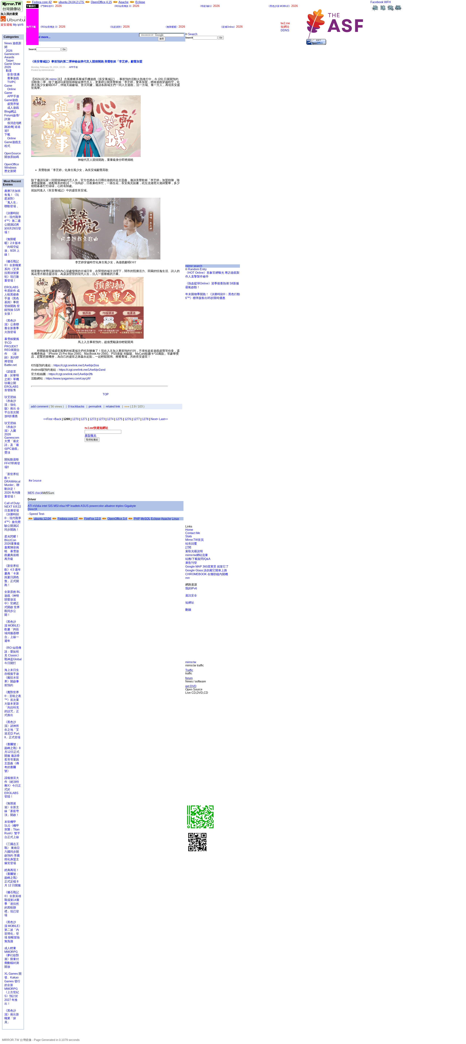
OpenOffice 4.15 (101, 2)
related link (113, 406)
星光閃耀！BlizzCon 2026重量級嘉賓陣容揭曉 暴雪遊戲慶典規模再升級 (12, 547)
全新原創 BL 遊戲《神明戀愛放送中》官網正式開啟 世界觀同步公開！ (12, 603)
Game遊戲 (11, 100)
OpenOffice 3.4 (117, 518)
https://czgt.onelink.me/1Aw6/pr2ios (76, 365)
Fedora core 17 (67, 518)
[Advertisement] (197, 100)
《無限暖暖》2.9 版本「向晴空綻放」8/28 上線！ (12, 247)
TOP (106, 394)
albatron (109, 505)
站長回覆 (191, 543)
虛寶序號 (11, 103)
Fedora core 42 (42, 2)
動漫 (9, 70)
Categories (11, 36)
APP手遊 (11, 96)
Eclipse (140, 2)
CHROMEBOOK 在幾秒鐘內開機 (206, 574)
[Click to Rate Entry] (125, 406)
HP (68, 505)
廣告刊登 (191, 562)
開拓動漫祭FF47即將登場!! (12, 463)
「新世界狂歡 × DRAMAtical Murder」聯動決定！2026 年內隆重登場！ (12, 485)
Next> (155, 419)
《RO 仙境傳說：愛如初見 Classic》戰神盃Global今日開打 (13, 655)
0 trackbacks (76, 406)
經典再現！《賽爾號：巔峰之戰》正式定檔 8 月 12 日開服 (12, 877)
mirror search (193, 265)
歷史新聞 (10, 171)
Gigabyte (130, 505)
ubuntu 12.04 (42, 518)
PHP (137, 518)
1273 (101, 419)
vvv (187, 577)
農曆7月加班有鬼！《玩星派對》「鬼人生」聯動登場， (12, 198)
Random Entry (197, 269)
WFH (387, 2)
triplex (120, 505)
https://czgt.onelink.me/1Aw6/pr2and (82, 369)
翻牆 (188, 609)
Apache (124, 2)
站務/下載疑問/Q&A (197, 558)
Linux (175, 518)
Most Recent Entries (12, 183)
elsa (62, 505)
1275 (119, 419)
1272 (93, 419)
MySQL (145, 518)
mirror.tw (190, 662)
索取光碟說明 (194, 551)
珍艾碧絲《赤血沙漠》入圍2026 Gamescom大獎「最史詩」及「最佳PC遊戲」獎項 (12, 437)
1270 (75, 419)
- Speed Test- (36, 513)
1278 (145, 419)
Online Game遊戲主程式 (12, 142)
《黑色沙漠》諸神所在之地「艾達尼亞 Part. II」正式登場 (12, 729)
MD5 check (35, 493)
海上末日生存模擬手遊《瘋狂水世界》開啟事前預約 (11, 677)
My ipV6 (18, 24)
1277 (136, 419)
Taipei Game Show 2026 (12, 64)
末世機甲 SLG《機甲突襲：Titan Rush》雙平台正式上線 (12, 829)
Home (189, 529)
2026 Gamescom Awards (11, 54)
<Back (57, 419)
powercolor (96, 505)
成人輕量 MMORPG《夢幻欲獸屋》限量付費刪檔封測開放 (11, 957)
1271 (84, 419)
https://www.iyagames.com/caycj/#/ (68, 378)
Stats (188, 536)
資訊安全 (191, 595)
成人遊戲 (11, 107)
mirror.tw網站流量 (196, 555)
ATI (30, 505)
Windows (10, 167)
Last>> (163, 419)
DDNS (285, 30)
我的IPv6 (191, 588)
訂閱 (188, 547)
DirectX (32, 509)
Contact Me (192, 533)
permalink (95, 406)
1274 (110, 419)
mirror (53, 79)
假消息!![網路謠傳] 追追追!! (12, 126)
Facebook (376, 2)
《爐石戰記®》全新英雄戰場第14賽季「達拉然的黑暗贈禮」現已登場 (12, 904)
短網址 (189, 602)
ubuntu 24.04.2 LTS (72, 2)
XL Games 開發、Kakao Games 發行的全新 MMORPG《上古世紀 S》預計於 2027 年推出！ (12, 988)
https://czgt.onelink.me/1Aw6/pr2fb (71, 374)
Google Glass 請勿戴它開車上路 (206, 570)
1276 (128, 419)
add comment (40, 406)
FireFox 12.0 (92, 518)
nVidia (37, 505)
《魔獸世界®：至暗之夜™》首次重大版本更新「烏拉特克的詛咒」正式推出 (12, 704)
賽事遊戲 (11, 78)
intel (44, 505)
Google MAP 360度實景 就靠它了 (207, 566)
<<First (48, 419)
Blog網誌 (10, 111)
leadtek (75, 505)
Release (35, 480)
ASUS (84, 505)
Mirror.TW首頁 (194, 539)
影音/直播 (12, 74)
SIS (50, 505)
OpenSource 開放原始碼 (12, 153)
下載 (7, 134)
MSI (56, 505)
